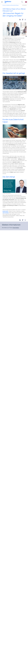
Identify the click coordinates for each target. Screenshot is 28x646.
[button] (20, 19)
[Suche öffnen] (22, 2)
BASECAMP (5, 211)
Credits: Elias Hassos (12, 36)
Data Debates (6, 212)
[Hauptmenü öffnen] (2, 2)
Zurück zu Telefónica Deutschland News (10, 5)
